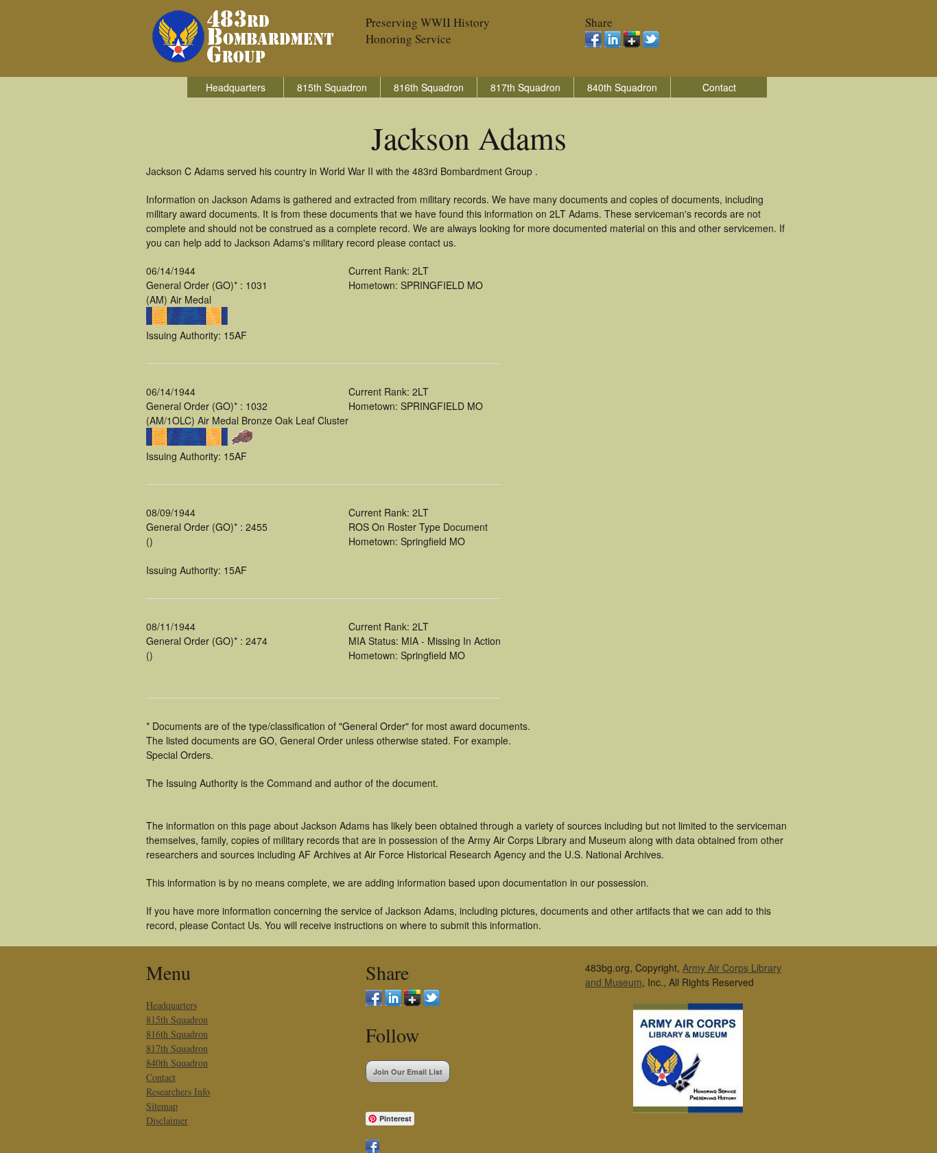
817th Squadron (525, 87)
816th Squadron (429, 87)
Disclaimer (167, 1120)
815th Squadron (332, 87)
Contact (719, 87)
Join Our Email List (407, 1071)
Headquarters (235, 87)
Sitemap (162, 1105)
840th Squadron (622, 87)
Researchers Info (178, 1091)
